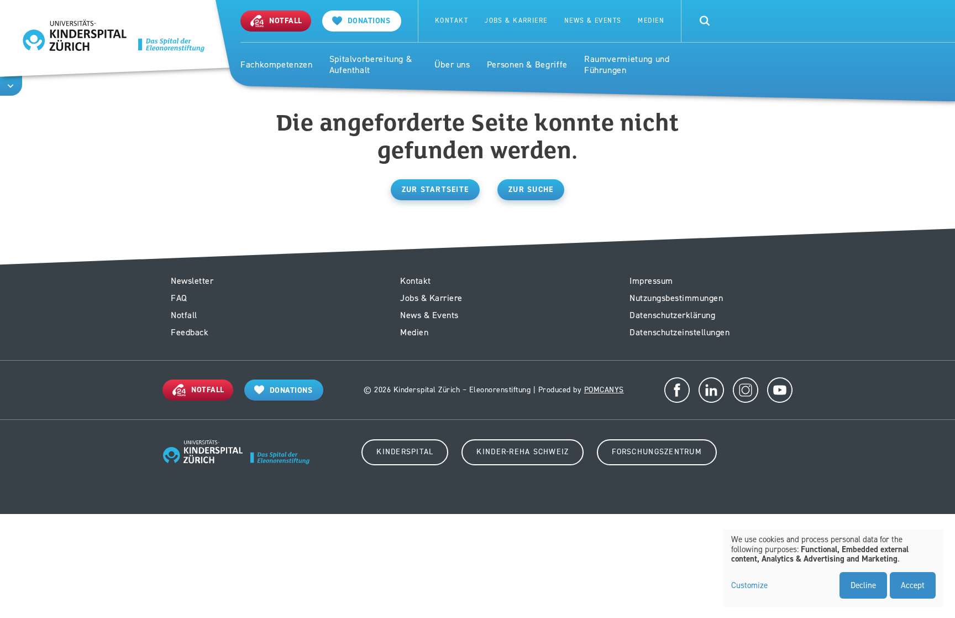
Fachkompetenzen (276, 64)
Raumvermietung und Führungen (627, 65)
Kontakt (451, 21)
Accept (913, 585)
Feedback (189, 332)
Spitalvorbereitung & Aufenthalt (370, 65)
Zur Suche (530, 189)
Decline (863, 585)
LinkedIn (711, 390)
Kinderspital (404, 451)
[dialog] (833, 568)
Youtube (780, 390)
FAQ (179, 298)
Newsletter (192, 281)
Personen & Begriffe (527, 64)
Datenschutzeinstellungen (679, 332)
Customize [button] (749, 586)
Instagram (745, 390)
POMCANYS (604, 390)
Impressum (651, 281)
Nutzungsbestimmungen (676, 298)
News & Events (593, 21)
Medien (651, 21)
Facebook (677, 390)
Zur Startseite (435, 189)
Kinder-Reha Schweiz (522, 451)
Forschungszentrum (656, 451)
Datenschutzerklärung (672, 315)
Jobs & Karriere (516, 21)
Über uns (452, 64)
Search (704, 21)
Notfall (184, 315)
